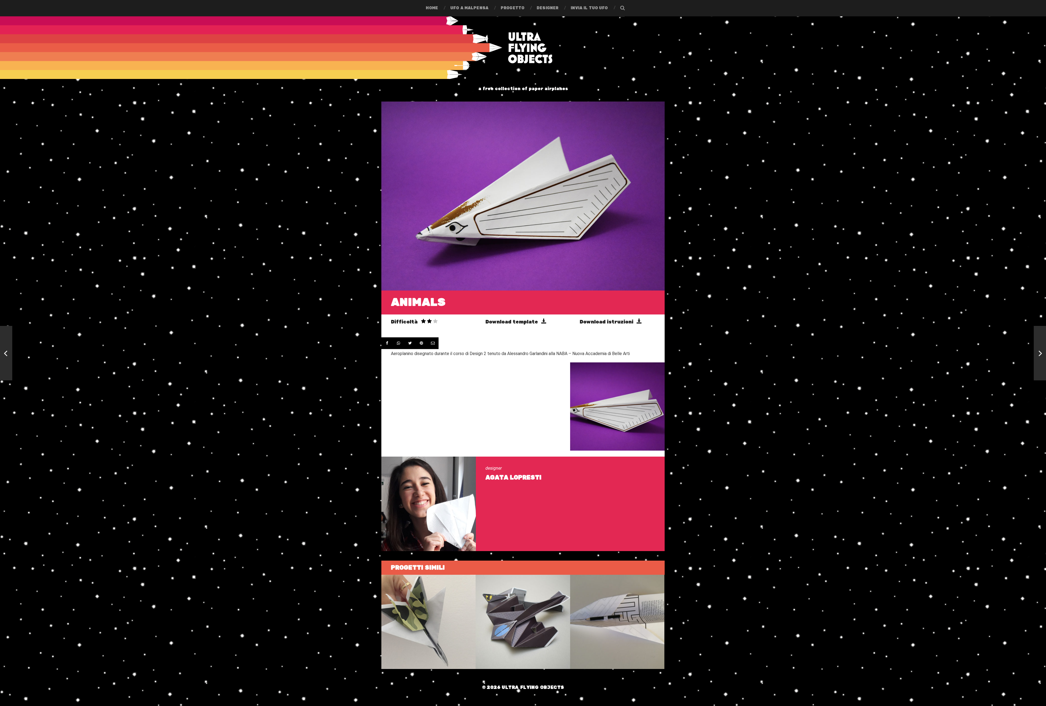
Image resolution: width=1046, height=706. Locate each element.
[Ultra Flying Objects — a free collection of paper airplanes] (523, 47)
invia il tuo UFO (589, 8)
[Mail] (433, 343)
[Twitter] (410, 343)
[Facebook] (387, 343)
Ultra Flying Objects (533, 687)
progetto (512, 8)
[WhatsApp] (398, 343)
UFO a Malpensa (469, 8)
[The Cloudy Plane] (6, 353)
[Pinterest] (421, 343)
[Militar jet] (1040, 353)
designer (547, 8)
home (432, 8)
